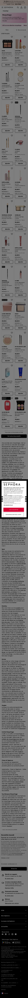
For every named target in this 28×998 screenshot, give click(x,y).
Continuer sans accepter (9, 482)
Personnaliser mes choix (13, 514)
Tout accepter (13, 509)
